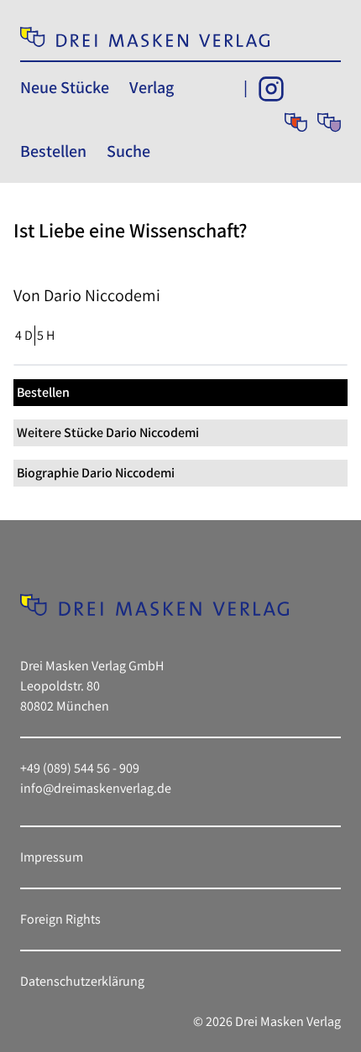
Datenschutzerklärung (82, 981)
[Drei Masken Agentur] (329, 122)
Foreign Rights (60, 919)
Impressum (51, 857)
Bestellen (53, 151)
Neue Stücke (64, 87)
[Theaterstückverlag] (296, 122)
